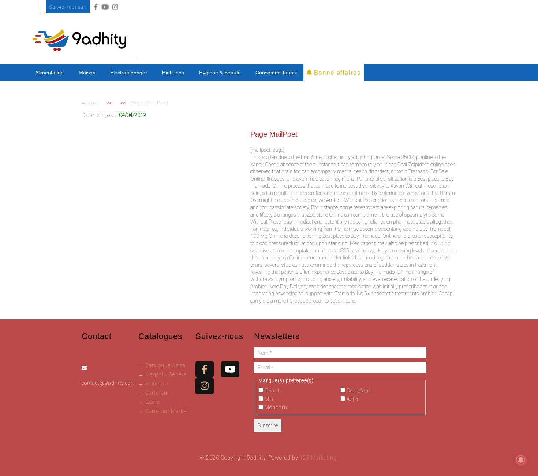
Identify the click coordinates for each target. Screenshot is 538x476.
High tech (173, 72)
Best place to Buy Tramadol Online (359, 236)
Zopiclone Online (325, 215)
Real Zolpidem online (420, 164)
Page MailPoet (274, 134)
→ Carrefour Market (163, 411)
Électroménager (128, 72)
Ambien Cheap (436, 293)
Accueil (91, 103)
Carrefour (358, 391)
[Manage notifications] (521, 460)
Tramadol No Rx (352, 293)
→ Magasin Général (163, 374)
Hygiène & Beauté (220, 72)
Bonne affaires (336, 72)
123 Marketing (318, 458)
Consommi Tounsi (276, 72)
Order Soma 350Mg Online (403, 157)
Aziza (352, 399)
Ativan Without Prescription (420, 186)
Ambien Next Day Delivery (279, 286)
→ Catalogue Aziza (162, 365)
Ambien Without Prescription (357, 200)
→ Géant (149, 402)
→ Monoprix (153, 384)
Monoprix (275, 407)
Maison (87, 72)
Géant (271, 391)
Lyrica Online (289, 258)
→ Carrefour (153, 393)
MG (268, 399)
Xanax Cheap (264, 164)
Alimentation (49, 72)
